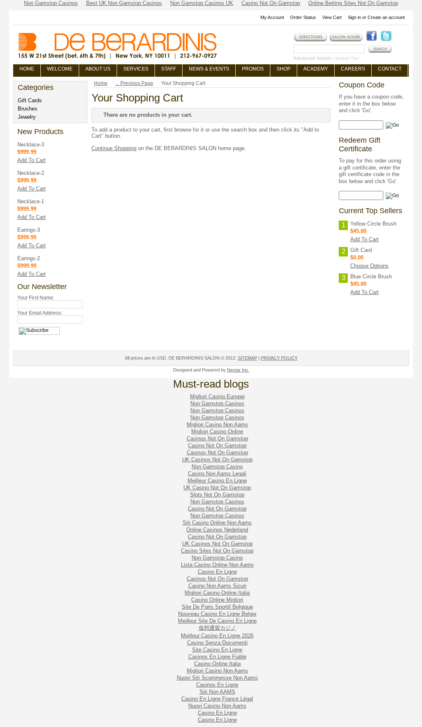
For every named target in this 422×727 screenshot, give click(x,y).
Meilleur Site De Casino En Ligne (217, 621)
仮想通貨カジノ (217, 628)
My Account (272, 17)
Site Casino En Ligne (217, 650)
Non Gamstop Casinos (217, 403)
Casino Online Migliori (217, 600)
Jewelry (27, 117)
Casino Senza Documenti (217, 643)
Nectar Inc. (238, 369)
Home (101, 83)
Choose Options (369, 266)
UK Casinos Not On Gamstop (217, 459)
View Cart (332, 17)
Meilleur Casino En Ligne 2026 (217, 636)
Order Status (303, 17)
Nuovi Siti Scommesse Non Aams (217, 678)
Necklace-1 (30, 201)
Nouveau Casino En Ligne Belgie (217, 614)
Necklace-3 (30, 144)
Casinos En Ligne (217, 685)
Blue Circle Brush (371, 276)
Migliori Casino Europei (217, 396)
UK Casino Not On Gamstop (217, 488)
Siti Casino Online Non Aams (217, 523)
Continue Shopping (113, 148)
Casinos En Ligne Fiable (217, 657)
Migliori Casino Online (217, 431)
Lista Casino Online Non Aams (217, 565)
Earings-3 (28, 230)
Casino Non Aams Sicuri (217, 586)
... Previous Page (134, 83)
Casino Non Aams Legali (217, 474)
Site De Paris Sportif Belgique (217, 607)
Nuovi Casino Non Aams (217, 706)
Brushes (28, 109)
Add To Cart (31, 160)
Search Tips (347, 58)
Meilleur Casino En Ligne (217, 481)
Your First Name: (35, 297)
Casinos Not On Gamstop (217, 438)
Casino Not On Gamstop (217, 445)
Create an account (386, 17)
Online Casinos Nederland (217, 530)
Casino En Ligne (217, 572)
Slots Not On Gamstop (217, 495)
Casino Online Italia (217, 664)
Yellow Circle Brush (373, 224)
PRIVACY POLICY (279, 357)
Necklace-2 (30, 173)
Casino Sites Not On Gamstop (217, 551)
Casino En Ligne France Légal (217, 699)
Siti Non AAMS (217, 692)
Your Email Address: (39, 313)
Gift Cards (30, 100)
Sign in (354, 17)
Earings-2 (28, 258)
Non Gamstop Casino (217, 466)
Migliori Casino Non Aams (217, 424)
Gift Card (361, 250)
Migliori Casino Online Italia (217, 593)
